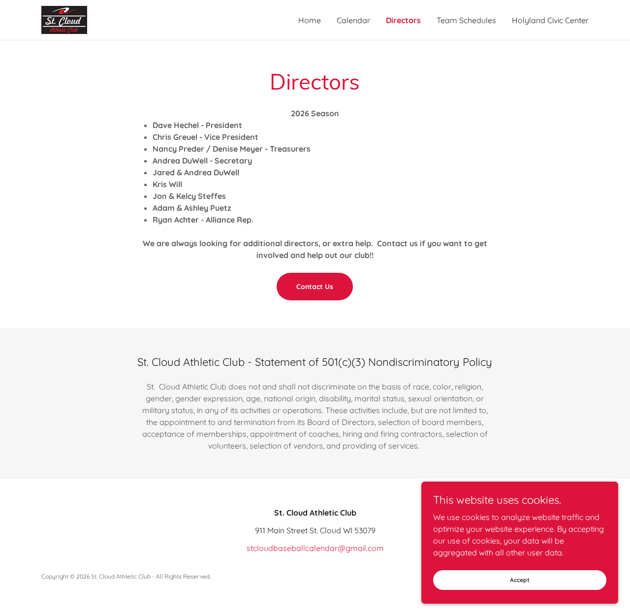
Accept (520, 579)
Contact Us (314, 286)
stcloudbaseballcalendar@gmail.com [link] (315, 548)
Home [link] (309, 20)
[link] (64, 19)
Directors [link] (403, 20)
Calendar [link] (353, 20)
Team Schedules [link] (466, 20)
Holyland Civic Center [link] (550, 20)
